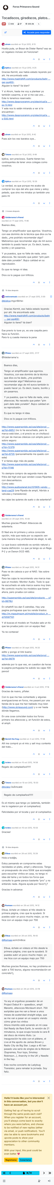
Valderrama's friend (14, 217)
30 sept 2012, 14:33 (31, 647)
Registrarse (11, 1160)
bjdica (8, 68)
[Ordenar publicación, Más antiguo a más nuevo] (5, 32)
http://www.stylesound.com (18, 707)
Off (3, 24)
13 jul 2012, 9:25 (29, 68)
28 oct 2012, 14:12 (31, 905)
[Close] (48, 1098)
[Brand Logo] (7, 6)
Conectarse (25, 1160)
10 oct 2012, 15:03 (30, 782)
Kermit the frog (12, 739)
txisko (8, 762)
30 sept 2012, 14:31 (30, 567)
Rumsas (9, 905)
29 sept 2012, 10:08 (21, 519)
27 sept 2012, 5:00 (37, 296)
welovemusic (11, 296)
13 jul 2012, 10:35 (29, 181)
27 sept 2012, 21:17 (30, 353)
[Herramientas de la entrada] (49, 59)
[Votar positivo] (34, 59)
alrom (8, 44)
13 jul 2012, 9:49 (29, 154)
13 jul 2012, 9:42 (29, 134)
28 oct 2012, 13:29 (29, 853)
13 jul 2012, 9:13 (29, 44)
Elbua (7, 853)
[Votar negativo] (44, 59)
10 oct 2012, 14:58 (30, 762)
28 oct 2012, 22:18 (32, 989)
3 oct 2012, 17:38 (37, 739)
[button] (4, 1181)
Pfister (8, 353)
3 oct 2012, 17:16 (42, 687)
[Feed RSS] (38, 23)
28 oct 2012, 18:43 (29, 936)
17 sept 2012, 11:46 (20, 221)
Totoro (8, 154)
